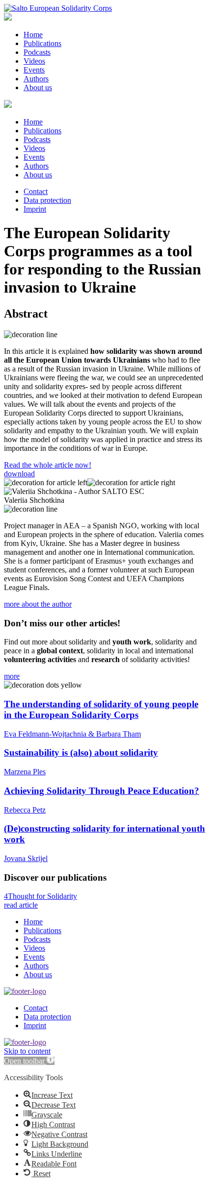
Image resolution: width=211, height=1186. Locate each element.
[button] (29, 1061)
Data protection (47, 200)
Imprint (35, 209)
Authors (36, 78)
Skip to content (27, 1051)
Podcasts (37, 52)
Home (33, 34)
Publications (42, 43)
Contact (36, 191)
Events (34, 70)
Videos (34, 61)
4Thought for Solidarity (40, 896)
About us (38, 87)
